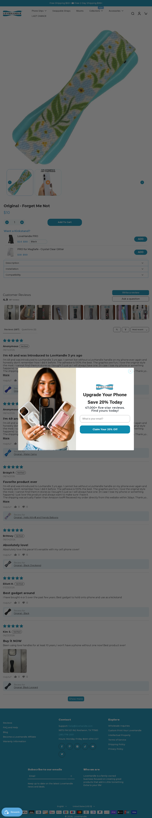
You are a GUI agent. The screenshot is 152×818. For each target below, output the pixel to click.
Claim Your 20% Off (105, 429)
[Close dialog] (130, 371)
